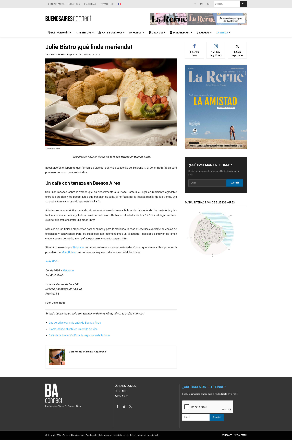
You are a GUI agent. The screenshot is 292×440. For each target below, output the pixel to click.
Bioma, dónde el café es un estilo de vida (73, 329)
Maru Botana (69, 252)
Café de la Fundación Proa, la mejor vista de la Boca (79, 335)
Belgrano (78, 247)
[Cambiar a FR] (119, 4)
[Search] (243, 4)
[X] (207, 4)
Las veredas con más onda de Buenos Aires (75, 322)
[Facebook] (195, 4)
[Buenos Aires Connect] (93, 18)
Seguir (216, 44)
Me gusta (194, 44)
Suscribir (235, 183)
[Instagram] (201, 4)
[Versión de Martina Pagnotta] (57, 357)
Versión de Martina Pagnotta (61, 54)
